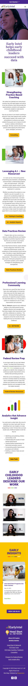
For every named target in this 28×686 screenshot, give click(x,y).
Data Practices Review (14, 270)
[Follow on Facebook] (12, 678)
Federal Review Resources (14, 392)
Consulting (14, 135)
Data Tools (14, 459)
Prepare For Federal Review (14, 657)
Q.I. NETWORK (14, 326)
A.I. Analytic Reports (14, 222)
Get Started (13, 2)
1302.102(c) (10, 368)
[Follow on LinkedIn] (15, 678)
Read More (7, 598)
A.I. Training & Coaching (14, 216)
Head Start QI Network (14, 645)
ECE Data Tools (14, 647)
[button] (25, 583)
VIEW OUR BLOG (14, 611)
